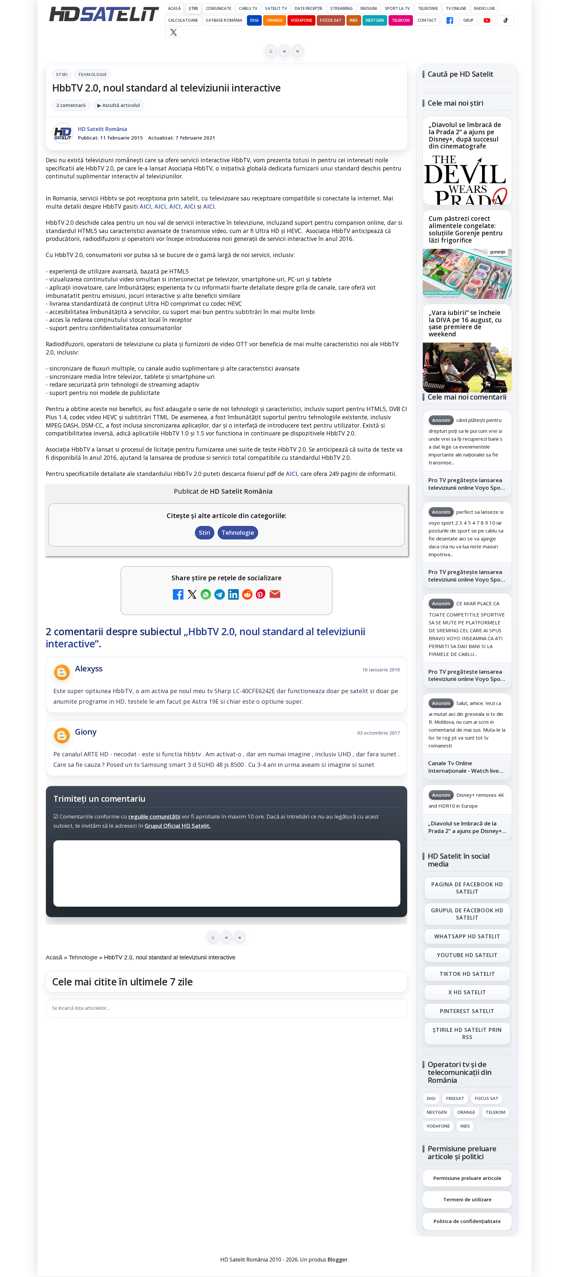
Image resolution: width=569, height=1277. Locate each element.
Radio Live (484, 8)
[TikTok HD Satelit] (505, 20)
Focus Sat (330, 20)
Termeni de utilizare (467, 1199)
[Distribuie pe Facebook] (178, 595)
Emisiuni (369, 8)
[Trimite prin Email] (275, 595)
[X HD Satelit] (173, 32)
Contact (427, 20)
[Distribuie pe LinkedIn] (233, 595)
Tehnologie (92, 74)
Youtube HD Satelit (467, 955)
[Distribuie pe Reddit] (247, 595)
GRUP (468, 20)
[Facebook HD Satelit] (449, 20)
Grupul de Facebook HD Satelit (467, 914)
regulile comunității (154, 817)
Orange (274, 20)
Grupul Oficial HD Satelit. (178, 826)
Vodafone (301, 20)
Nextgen (375, 20)
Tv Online (456, 8)
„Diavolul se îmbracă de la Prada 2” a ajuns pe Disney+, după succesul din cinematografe (465, 135)
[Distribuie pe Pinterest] (261, 595)
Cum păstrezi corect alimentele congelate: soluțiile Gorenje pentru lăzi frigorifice (466, 229)
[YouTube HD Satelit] (487, 20)
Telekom (401, 20)
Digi (431, 1099)
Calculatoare (183, 20)
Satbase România (224, 20)
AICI (145, 206)
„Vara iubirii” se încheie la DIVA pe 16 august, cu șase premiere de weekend (465, 323)
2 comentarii (71, 105)
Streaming (341, 8)
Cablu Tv (248, 8)
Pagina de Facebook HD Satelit (467, 888)
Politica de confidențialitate (467, 1221)
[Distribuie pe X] (192, 595)
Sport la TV (397, 8)
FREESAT (455, 1099)
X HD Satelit (467, 992)
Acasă (174, 8)
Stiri (62, 74)
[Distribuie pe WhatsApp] (206, 595)
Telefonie (428, 8)
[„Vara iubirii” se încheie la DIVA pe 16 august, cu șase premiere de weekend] (467, 368)
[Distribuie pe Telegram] (219, 595)
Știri (193, 8)
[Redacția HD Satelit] (62, 133)
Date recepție (309, 8)
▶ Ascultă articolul (118, 105)
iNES (354, 20)
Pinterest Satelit (467, 1011)
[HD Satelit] (104, 13)
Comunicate (218, 8)
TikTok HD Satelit (467, 973)
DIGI (254, 20)
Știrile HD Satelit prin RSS (467, 1033)
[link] (467, 160)
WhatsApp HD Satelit (467, 936)
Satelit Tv (275, 8)
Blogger (338, 1259)
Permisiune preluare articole (467, 1177)
